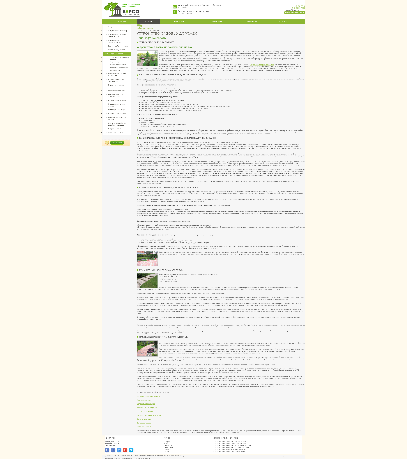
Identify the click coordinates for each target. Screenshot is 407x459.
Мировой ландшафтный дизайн (117, 118)
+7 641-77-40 (298, 6)
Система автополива (144, 419)
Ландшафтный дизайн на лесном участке (229, 451)
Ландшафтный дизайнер (117, 31)
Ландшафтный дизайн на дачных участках (229, 443)
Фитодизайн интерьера (117, 100)
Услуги (148, 22)
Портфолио (179, 21)
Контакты (284, 21)
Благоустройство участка (118, 46)
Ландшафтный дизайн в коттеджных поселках (231, 447)
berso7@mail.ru (292, 10)
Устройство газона (144, 427)
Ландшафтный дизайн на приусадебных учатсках (232, 445)
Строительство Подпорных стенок (119, 67)
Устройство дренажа (145, 411)
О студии (122, 21)
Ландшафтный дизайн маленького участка (229, 449)
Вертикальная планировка (147, 408)
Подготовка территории (146, 404)
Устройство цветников (116, 91)
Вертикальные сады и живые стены (115, 95)
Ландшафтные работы (114, 54)
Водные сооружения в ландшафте (116, 86)
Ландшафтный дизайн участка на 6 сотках (229, 442)
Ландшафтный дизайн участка (116, 105)
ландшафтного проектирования (262, 65)
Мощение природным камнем (118, 64)
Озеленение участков (116, 50)
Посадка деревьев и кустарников (116, 80)
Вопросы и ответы (115, 129)
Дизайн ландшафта (115, 133)
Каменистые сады (115, 70)
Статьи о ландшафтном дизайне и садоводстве (117, 124)
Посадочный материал (117, 114)
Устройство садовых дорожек (118, 62)
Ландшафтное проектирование (114, 41)
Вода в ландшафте (144, 423)
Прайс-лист (217, 21)
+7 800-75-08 (298, 8)
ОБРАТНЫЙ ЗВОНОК (294, 13)
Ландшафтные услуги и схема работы (117, 35)
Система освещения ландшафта (149, 415)
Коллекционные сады (116, 110)
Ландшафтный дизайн (116, 27)
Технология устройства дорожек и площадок (119, 58)
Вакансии (252, 21)
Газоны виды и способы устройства (117, 74)
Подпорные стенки (144, 400)
